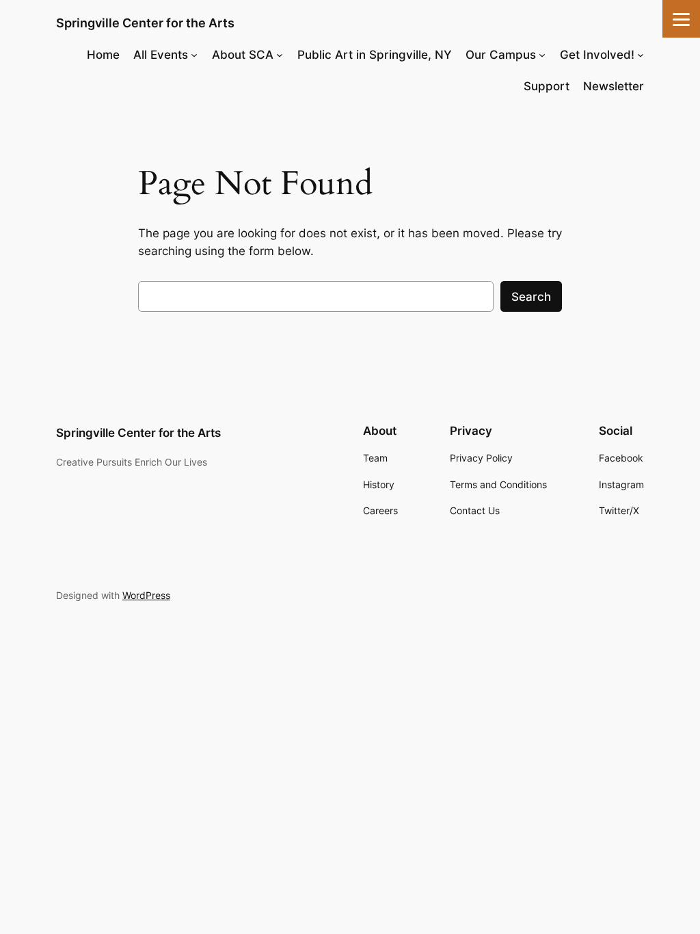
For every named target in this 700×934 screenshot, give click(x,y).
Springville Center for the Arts (145, 23)
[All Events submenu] (194, 54)
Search (531, 297)
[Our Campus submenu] (542, 54)
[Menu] (681, 19)
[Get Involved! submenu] (640, 54)
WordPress (146, 595)
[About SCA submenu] (279, 54)
